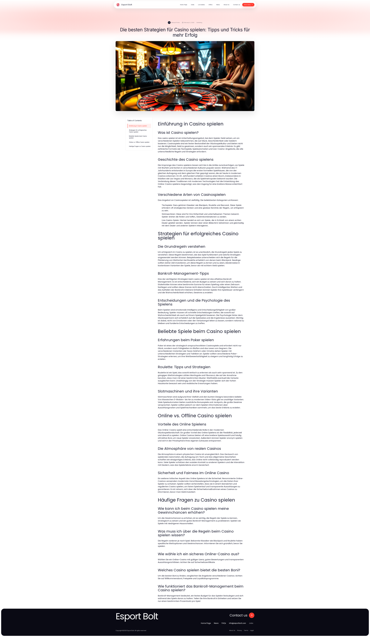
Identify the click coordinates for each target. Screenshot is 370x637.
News (216, 623)
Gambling (199, 22)
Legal (252, 630)
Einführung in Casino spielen (138, 126)
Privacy (239, 630)
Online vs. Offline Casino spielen (139, 142)
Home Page (206, 623)
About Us (232, 630)
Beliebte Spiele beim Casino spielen (138, 137)
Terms (246, 630)
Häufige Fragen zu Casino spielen (140, 146)
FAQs (224, 623)
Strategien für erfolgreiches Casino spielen (138, 131)
